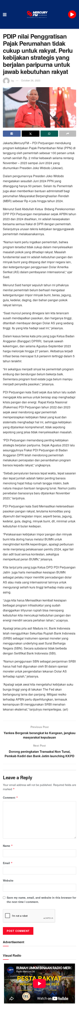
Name (8, 846)
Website (8, 880)
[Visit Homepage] (37, 14)
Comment (10, 797)
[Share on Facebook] (12, 134)
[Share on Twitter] (31, 134)
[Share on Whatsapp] (49, 134)
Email (8, 863)
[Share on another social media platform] (67, 134)
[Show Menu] (5, 14)
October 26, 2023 (30, 80)
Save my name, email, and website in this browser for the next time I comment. (41, 900)
